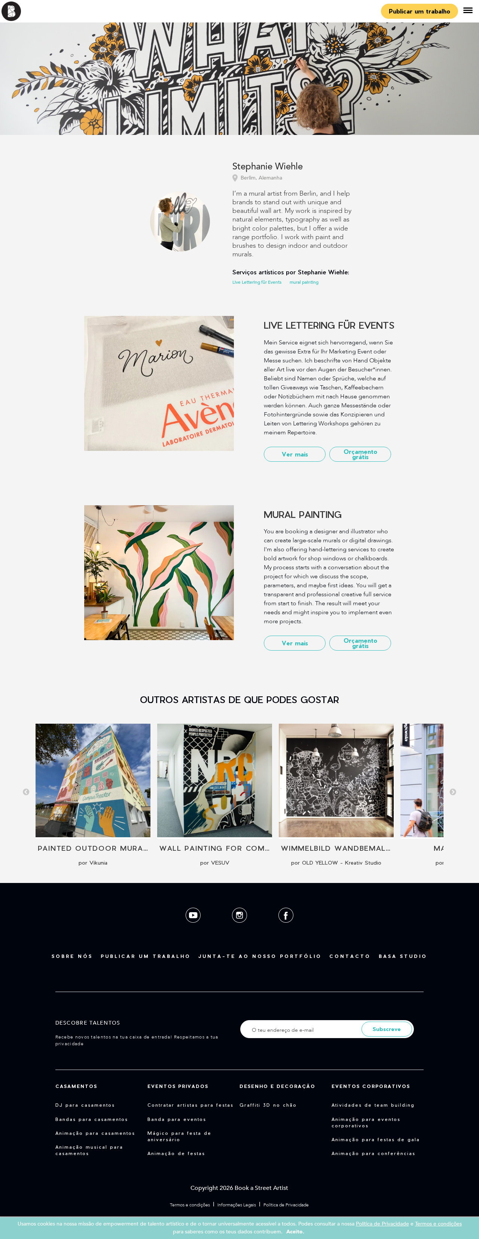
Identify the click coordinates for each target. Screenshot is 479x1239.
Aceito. (295, 1231)
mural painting (304, 282)
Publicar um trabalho (419, 11)
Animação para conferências (373, 1153)
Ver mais (295, 454)
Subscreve (387, 1029)
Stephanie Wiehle (267, 167)
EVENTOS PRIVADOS (177, 1086)
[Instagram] (240, 928)
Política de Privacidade (286, 1205)
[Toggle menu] (468, 11)
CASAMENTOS (76, 1086)
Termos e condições (190, 1205)
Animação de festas (176, 1153)
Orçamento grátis (360, 454)
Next (453, 792)
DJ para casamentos (85, 1104)
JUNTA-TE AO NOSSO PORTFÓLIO (260, 956)
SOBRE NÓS (72, 956)
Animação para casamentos (95, 1133)
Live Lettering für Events (256, 282)
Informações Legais (236, 1205)
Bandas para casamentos (91, 1119)
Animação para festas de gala (376, 1139)
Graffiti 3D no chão (268, 1104)
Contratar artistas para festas (190, 1104)
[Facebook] (285, 928)
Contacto (350, 956)
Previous (26, 792)
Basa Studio (403, 956)
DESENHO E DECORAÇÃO (277, 1086)
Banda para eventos (176, 1119)
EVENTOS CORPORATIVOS (371, 1086)
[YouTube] (194, 928)
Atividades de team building (373, 1104)
